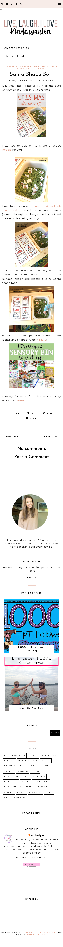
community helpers (28, 761)
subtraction (35, 792)
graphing (9, 771)
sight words (41, 787)
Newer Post (13, 436)
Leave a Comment (45, 81)
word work (19, 797)
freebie (36, 66)
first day (23, 766)
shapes (28, 787)
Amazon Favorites (16, 48)
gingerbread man (40, 766)
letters (35, 771)
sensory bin (24, 69)
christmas (25, 66)
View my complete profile (31, 857)
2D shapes (11, 66)
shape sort (39, 69)
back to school (49, 755)
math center (49, 66)
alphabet (33, 755)
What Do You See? (31, 708)
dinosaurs (9, 766)
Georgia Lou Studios (37, 934)
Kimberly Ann (38, 835)
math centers (11, 782)
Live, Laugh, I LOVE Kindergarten (38, 932)
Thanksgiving (18, 755)
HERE (42, 339)
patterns (25, 782)
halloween (22, 771)
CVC (6, 755)
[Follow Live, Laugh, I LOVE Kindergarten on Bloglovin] (31, 865)
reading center (41, 782)
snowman (8, 792)
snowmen (21, 792)
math (27, 776)
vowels (49, 792)
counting (45, 761)
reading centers (12, 787)
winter (7, 797)
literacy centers (13, 776)
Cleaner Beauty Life (18, 56)
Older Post (50, 436)
